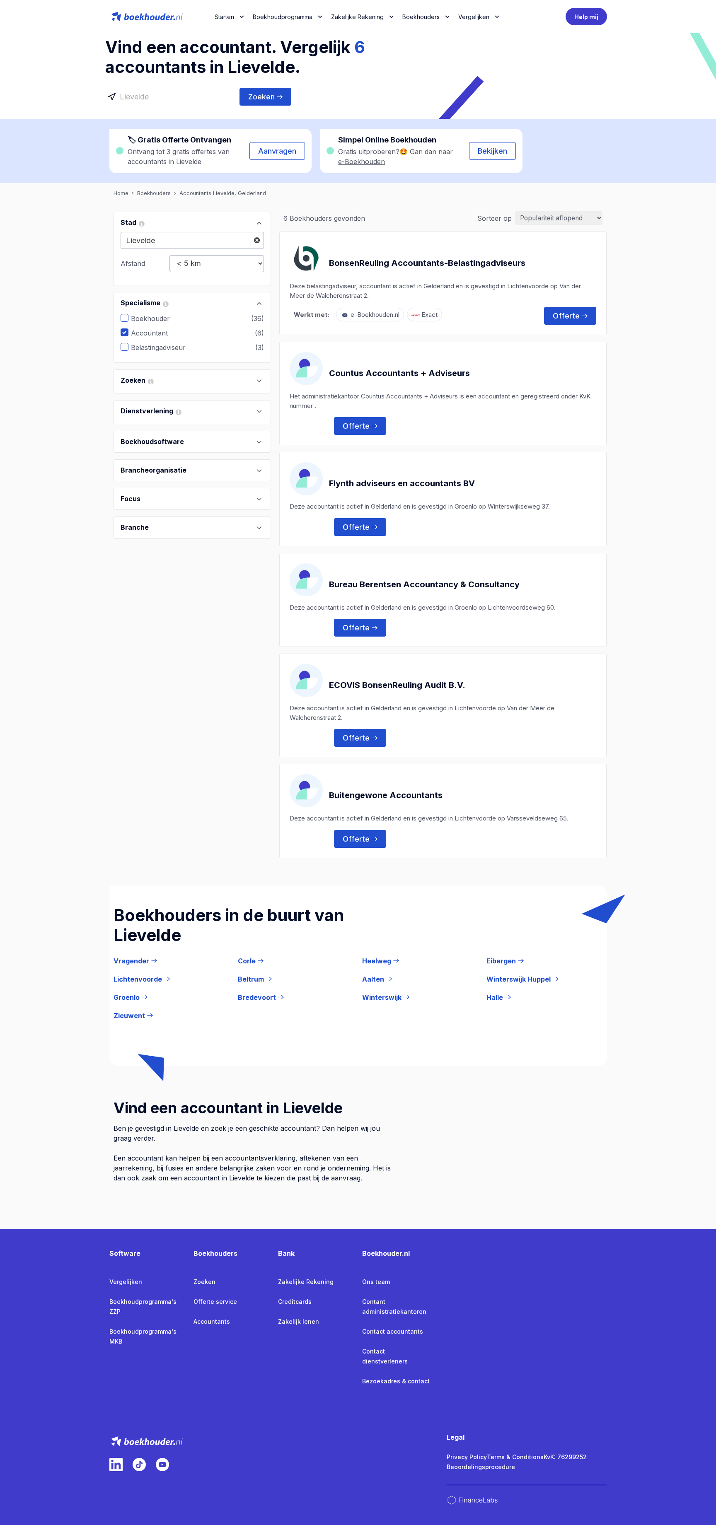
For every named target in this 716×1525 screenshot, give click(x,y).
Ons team (376, 1281)
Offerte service (215, 1301)
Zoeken (261, 96)
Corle (247, 961)
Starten (224, 16)
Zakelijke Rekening (357, 16)
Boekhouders (421, 16)
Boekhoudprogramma (282, 16)
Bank (286, 1253)
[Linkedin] (116, 1464)
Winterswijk (382, 997)
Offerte (566, 315)
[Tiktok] (139, 1464)
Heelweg (376, 961)
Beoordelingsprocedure (481, 1466)
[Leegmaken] (257, 240)
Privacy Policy (467, 1456)
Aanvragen (277, 151)
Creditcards (295, 1301)
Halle (494, 997)
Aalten (373, 979)
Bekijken (492, 151)
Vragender (131, 961)
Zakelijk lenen (298, 1321)
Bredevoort (257, 997)
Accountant (155, 333)
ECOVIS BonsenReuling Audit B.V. (397, 685)
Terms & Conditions (515, 1456)
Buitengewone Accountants (386, 795)
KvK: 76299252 (565, 1456)
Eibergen (501, 961)
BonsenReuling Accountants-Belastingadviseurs (427, 263)
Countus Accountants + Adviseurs (399, 373)
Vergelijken (125, 1281)
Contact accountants (392, 1331)
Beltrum (251, 979)
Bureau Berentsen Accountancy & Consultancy (424, 584)
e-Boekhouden (361, 161)
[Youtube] (162, 1464)
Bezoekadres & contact (396, 1381)
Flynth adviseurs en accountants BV (402, 483)
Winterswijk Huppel (518, 979)
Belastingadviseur (164, 347)
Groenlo (127, 997)
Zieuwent (129, 1015)
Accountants (212, 1321)
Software (124, 1253)
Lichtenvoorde (138, 979)
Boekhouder (156, 318)
